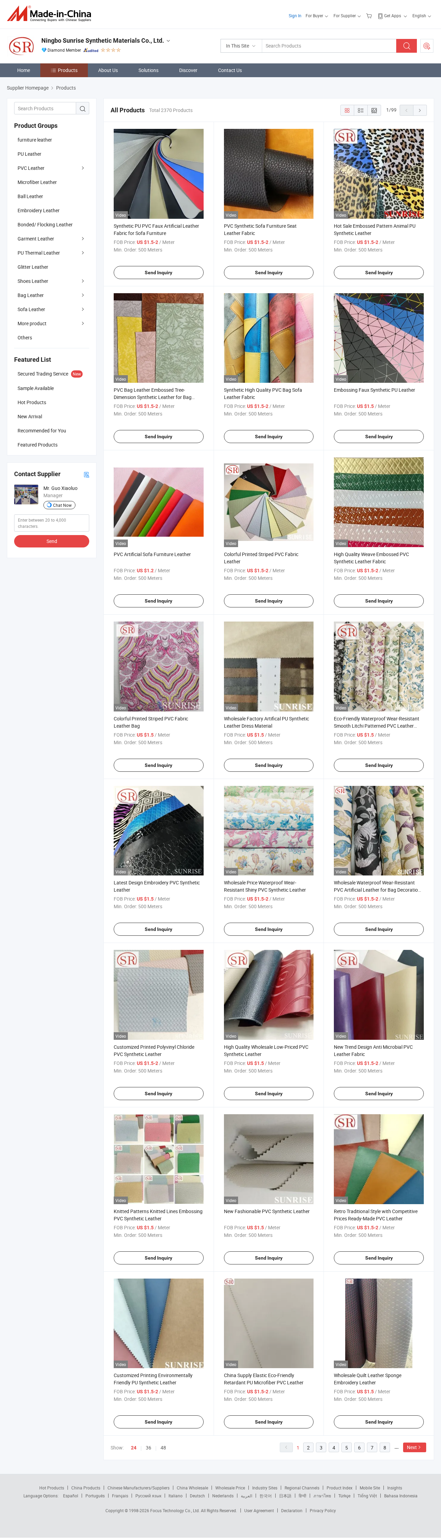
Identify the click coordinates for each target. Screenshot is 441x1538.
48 (163, 1447)
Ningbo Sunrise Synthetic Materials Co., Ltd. (102, 40)
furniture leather (35, 139)
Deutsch (197, 1495)
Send (52, 541)
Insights (394, 1487)
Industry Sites (264, 1487)
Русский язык (148, 1495)
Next (412, 1447)
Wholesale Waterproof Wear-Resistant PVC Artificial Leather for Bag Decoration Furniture (377, 889)
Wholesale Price (230, 1487)
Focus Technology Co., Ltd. (175, 1510)
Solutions (148, 70)
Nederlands (223, 1495)
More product (32, 323)
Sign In (295, 15)
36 (148, 1447)
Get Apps (392, 15)
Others (25, 337)
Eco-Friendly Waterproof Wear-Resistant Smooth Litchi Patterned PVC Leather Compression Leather (376, 725)
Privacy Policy (323, 1510)
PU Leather (29, 154)
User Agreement (259, 1510)
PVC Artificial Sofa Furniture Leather (152, 554)
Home (23, 70)
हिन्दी (302, 1495)
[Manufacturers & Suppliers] (51, 14)
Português (95, 1495)
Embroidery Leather (39, 210)
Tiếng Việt (367, 1495)
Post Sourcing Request (426, 46)
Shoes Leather (33, 281)
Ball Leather (30, 196)
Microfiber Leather (37, 182)
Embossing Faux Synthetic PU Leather (374, 390)
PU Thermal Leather (39, 252)
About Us (108, 70)
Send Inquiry (158, 272)
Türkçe (344, 1495)
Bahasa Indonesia (401, 1495)
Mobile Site (370, 1487)
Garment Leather (36, 238)
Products (68, 70)
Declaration (291, 1510)
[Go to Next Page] (420, 110)
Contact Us (230, 70)
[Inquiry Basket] (369, 15)
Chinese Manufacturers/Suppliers (138, 1487)
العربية (246, 1495)
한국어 (265, 1495)
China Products (85, 1487)
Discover (188, 70)
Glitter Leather (33, 267)
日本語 (285, 1495)
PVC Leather (31, 168)
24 (133, 1447)
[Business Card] (86, 474)
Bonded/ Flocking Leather (45, 224)
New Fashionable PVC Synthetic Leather (267, 1211)
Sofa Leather (31, 309)
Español (70, 1495)
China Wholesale (192, 1487)
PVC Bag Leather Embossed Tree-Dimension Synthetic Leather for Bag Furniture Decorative (153, 397)
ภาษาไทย (322, 1495)
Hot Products (51, 1487)
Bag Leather (31, 295)
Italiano (175, 1495)
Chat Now (62, 505)
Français (120, 1495)
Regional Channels (302, 1487)
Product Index (339, 1487)
